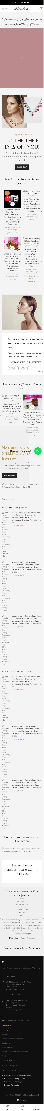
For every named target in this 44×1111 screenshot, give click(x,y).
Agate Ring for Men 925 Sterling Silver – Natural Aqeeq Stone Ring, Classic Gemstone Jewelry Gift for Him (31, 205)
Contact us (6, 1043)
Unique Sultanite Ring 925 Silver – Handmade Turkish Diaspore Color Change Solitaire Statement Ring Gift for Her (32, 418)
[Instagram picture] (22, 850)
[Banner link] (22, 499)
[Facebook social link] (15, 2)
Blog (4, 1056)
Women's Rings (12, 274)
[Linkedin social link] (25, 2)
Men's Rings (10, 227)
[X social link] (18, 2)
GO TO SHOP (9, 475)
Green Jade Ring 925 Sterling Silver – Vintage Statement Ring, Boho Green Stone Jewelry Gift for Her (11, 409)
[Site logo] (22, 8)
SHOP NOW (22, 167)
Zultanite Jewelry (32, 432)
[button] (2, 211)
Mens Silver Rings (14, 228)
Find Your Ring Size (10, 1065)
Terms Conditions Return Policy (15, 1051)
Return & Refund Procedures (13, 1039)
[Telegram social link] (28, 2)
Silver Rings (28, 276)
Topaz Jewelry (34, 277)
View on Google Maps (15, 989)
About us (5, 1030)
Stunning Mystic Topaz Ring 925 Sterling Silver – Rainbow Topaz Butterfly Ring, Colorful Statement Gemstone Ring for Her (31, 257)
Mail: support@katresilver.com (16, 1020)
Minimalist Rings (31, 274)
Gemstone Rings (31, 217)
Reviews (5, 1034)
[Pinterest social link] (22, 2)
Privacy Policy (7, 1047)
